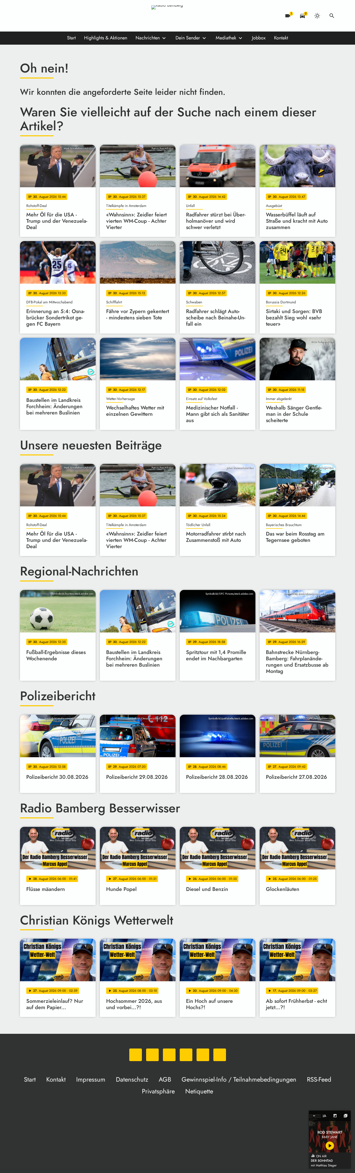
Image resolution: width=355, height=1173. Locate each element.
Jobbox (259, 37)
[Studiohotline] (78, 16)
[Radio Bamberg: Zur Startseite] (177, 15)
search (332, 16)
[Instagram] (46, 16)
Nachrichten (148, 37)
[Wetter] (317, 16)
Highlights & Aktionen (105, 37)
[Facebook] (35, 16)
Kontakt (281, 37)
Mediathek (226, 37)
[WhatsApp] (25, 16)
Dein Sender (188, 37)
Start (71, 37)
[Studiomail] (67, 16)
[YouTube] (57, 16)
